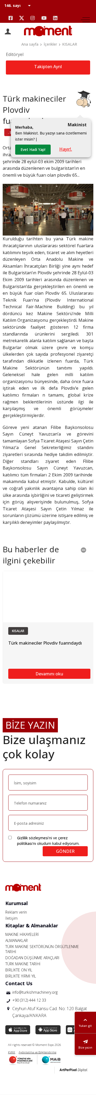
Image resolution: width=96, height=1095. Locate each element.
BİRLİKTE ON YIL (18, 969)
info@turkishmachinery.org (35, 992)
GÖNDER (65, 851)
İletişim (11, 918)
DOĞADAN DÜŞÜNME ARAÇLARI (32, 957)
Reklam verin (16, 912)
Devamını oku (49, 674)
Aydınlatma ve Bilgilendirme (37, 1052)
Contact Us (18, 983)
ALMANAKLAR (16, 940)
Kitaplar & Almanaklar (31, 925)
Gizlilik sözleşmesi (32, 837)
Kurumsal (16, 903)
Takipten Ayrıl (48, 66)
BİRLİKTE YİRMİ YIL (20, 976)
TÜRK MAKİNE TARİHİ (23, 963)
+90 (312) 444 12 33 (29, 1000)
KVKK (11, 1052)
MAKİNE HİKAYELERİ (22, 934)
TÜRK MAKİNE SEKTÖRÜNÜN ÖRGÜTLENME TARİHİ (42, 949)
